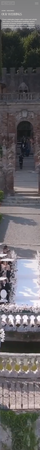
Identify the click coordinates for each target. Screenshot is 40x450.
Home (4, 10)
